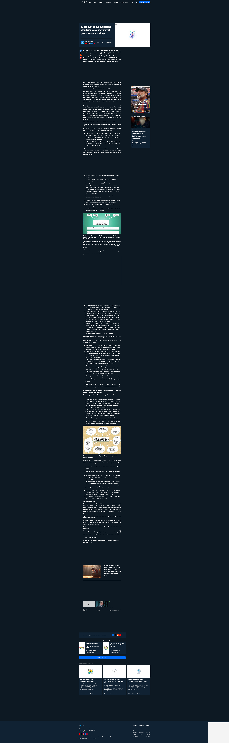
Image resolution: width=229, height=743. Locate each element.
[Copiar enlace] (80, 58)
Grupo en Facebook (91, 736)
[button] (79, 2)
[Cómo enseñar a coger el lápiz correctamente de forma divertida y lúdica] (114, 671)
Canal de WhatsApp (100, 736)
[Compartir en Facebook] (80, 50)
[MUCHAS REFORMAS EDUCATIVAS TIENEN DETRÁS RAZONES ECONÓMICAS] (115, 604)
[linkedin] (91, 43)
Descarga (134, 87)
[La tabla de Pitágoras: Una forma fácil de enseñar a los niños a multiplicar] (106, 648)
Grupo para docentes (144, 2)
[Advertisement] (114, 13)
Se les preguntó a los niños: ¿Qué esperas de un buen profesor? (88, 609)
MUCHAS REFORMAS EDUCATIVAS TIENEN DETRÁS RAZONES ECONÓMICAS (115, 609)
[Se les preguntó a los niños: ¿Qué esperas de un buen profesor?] (89, 604)
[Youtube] (79, 734)
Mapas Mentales (144, 87)
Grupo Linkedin (108, 736)
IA (138, 87)
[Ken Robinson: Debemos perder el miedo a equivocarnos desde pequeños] (102, 604)
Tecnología (140, 89)
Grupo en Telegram (82, 736)
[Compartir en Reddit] (80, 55)
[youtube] (86, 43)
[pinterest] (94, 43)
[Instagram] (83, 734)
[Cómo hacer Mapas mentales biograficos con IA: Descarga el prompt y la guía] (140, 99)
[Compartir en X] (80, 53)
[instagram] (89, 43)
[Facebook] (85, 734)
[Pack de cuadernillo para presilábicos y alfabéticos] (90, 671)
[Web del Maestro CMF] (82, 42)
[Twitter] (81, 734)
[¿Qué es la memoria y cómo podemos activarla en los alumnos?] (138, 671)
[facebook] (93, 43)
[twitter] (88, 43)
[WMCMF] (87, 734)
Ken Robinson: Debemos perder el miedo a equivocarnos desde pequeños (102, 609)
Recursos (134, 89)
